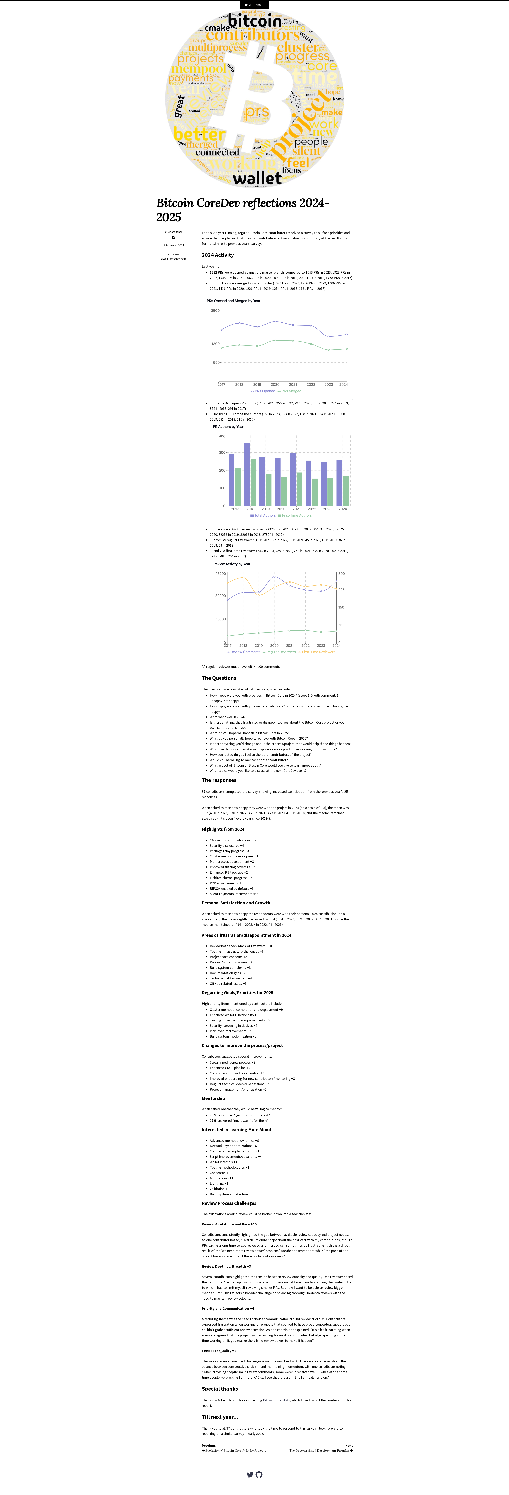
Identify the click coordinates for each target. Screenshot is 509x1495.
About (260, 5)
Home (248, 5)
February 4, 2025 (174, 245)
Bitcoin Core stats (276, 1400)
